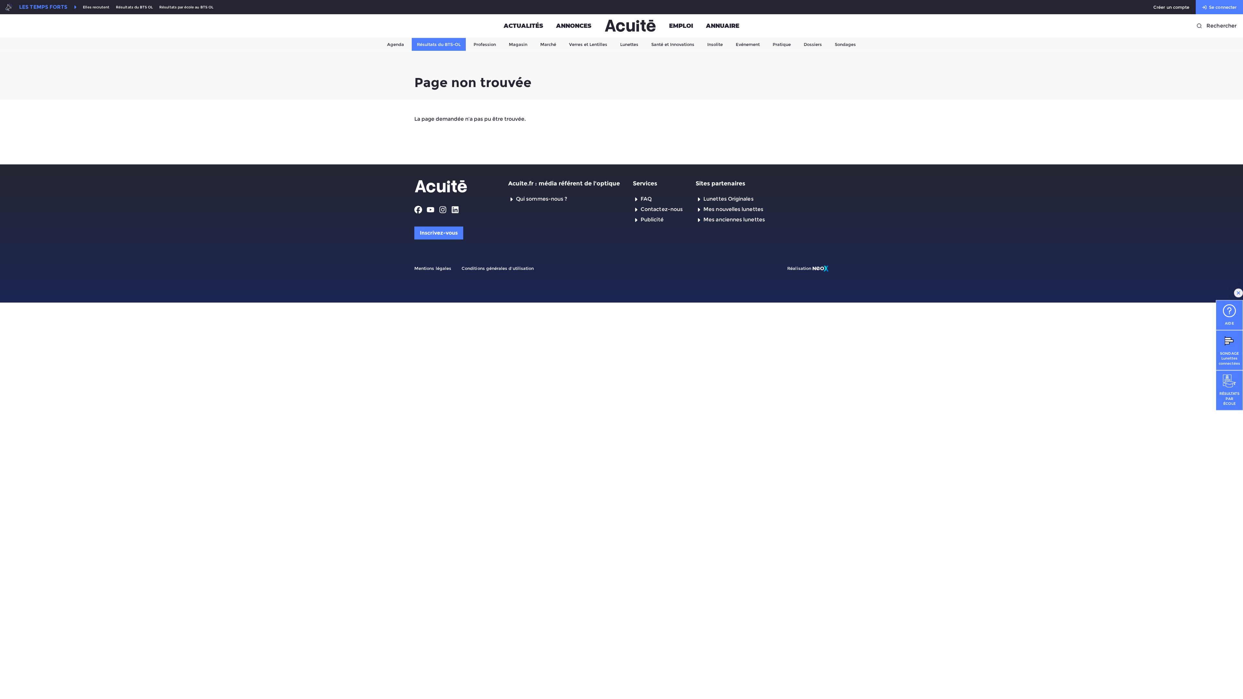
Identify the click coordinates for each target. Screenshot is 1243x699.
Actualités (523, 25)
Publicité (652, 219)
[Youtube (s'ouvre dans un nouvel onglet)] (430, 210)
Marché (548, 44)
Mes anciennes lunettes (734, 219)
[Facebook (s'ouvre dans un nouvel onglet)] (418, 210)
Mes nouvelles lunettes (733, 209)
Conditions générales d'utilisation (498, 268)
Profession (485, 44)
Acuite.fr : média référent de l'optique (564, 183)
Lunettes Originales (728, 199)
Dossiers (813, 44)
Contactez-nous (662, 209)
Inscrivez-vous (439, 233)
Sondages (845, 44)
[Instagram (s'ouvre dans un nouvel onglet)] (443, 210)
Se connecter (1223, 7)
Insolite (715, 44)
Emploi (681, 25)
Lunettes (629, 44)
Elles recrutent (96, 7)
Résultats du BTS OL (134, 7)
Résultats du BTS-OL (439, 44)
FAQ (646, 199)
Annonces (573, 25)
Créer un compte (1171, 7)
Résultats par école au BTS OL (186, 7)
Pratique (782, 44)
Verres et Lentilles (588, 44)
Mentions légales (432, 268)
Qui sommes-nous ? (541, 199)
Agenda (395, 44)
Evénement (748, 44)
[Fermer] (1238, 292)
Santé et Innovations (672, 44)
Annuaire (722, 25)
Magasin (518, 44)
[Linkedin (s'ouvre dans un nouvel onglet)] (455, 210)
